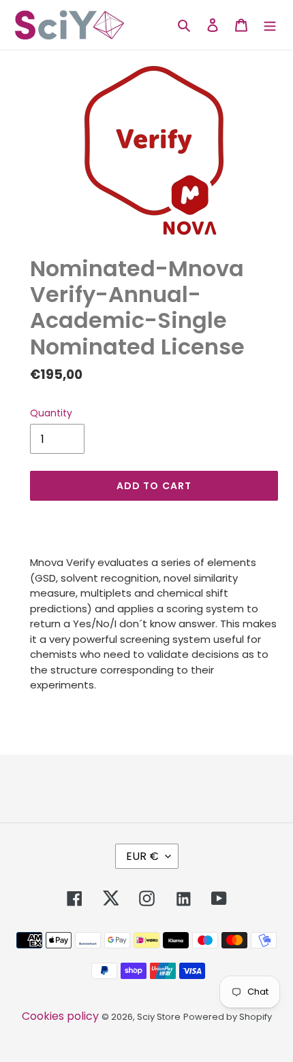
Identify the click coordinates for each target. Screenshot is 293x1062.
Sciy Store (159, 1016)
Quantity (51, 413)
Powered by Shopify (227, 1016)
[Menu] (270, 24)
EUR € (142, 856)
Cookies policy (60, 1016)
